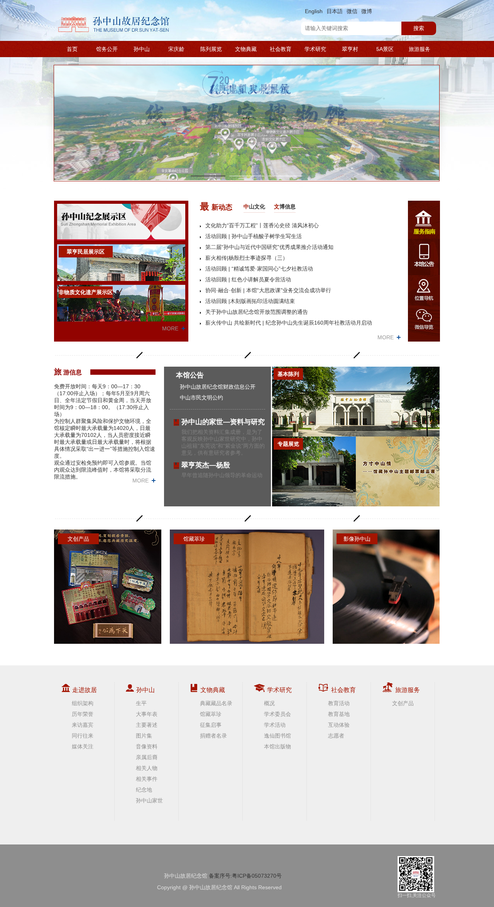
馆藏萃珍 (211, 714)
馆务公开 (107, 49)
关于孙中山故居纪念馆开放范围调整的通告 (256, 312)
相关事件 (146, 779)
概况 (269, 703)
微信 (352, 11)
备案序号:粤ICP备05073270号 (245, 876)
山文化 (254, 206)
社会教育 (280, 49)
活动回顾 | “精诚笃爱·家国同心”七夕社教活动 (259, 269)
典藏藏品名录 (216, 703)
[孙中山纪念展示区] (121, 222)
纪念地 (144, 790)
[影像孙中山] (386, 586)
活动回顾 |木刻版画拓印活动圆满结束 (250, 301)
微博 (366, 11)
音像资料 (146, 746)
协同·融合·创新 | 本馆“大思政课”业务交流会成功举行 (268, 290)
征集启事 (211, 725)
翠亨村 (350, 49)
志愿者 (336, 736)
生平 (141, 703)
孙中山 (142, 49)
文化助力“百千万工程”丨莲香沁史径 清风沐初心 (262, 225)
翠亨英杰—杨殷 (205, 465)
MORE (170, 328)
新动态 (216, 206)
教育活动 (339, 703)
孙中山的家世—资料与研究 (223, 422)
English (314, 11)
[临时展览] (398, 471)
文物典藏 (246, 49)
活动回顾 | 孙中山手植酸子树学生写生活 (253, 236)
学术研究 (315, 49)
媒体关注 (82, 746)
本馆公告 (190, 375)
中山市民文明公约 (201, 397)
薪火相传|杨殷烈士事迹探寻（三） (246, 258)
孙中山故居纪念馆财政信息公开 (217, 387)
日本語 (335, 11)
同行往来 (82, 736)
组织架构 (82, 703)
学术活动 (275, 725)
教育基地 (339, 714)
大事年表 (146, 714)
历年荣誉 (82, 714)
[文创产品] (107, 586)
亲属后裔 (146, 757)
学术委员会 (277, 714)
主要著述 (146, 725)
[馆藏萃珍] (247, 586)
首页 (72, 49)
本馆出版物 (277, 746)
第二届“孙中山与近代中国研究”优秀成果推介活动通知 (269, 247)
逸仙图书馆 (277, 736)
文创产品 (403, 703)
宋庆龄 (176, 49)
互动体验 (339, 725)
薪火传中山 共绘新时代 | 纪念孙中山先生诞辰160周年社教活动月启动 (288, 323)
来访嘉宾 (82, 725)
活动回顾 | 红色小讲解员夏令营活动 (248, 279)
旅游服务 (419, 49)
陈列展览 (211, 49)
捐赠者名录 (213, 736)
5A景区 (385, 49)
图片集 (144, 736)
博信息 (285, 206)
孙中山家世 (149, 800)
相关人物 (146, 768)
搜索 (418, 28)
